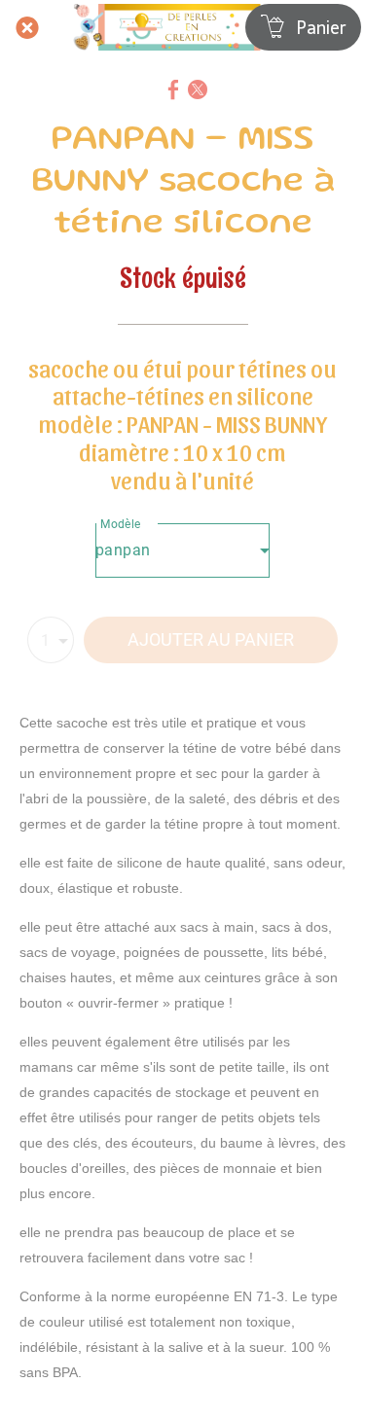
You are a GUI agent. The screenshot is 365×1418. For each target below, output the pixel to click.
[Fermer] (27, 27)
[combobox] (182, 550)
